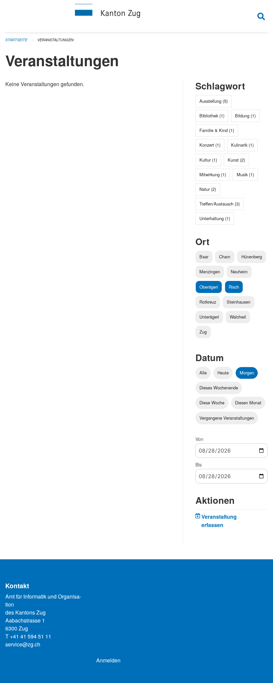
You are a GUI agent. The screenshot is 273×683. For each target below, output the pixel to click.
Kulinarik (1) (242, 145)
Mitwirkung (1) (212, 174)
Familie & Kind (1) (216, 130)
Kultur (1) (208, 160)
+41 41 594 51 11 (30, 636)
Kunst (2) (236, 160)
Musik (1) (245, 174)
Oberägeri (208, 287)
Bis (198, 464)
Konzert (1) (209, 145)
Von (199, 439)
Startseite (16, 39)
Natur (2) (207, 189)
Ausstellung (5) (213, 101)
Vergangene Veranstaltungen (226, 418)
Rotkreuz (207, 302)
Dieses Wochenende (218, 387)
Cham (224, 256)
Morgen (247, 372)
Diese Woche (211, 402)
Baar (203, 256)
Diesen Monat (248, 402)
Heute (223, 372)
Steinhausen (238, 302)
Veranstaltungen (55, 39)
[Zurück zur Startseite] (136, 16)
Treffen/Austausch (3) (219, 204)
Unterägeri (209, 317)
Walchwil (238, 317)
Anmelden (108, 660)
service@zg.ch (22, 644)
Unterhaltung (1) (214, 218)
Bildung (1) (245, 115)
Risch (234, 287)
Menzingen (209, 271)
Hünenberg (251, 256)
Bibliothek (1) (211, 115)
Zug (203, 332)
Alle (203, 372)
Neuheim (239, 271)
